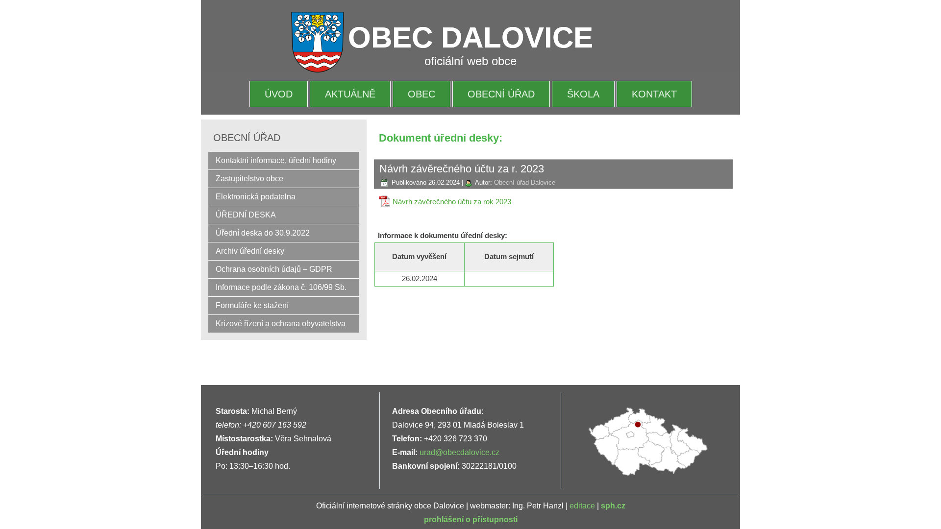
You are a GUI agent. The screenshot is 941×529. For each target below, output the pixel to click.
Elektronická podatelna (256, 196)
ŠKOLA (583, 94)
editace (582, 506)
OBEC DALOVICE (470, 37)
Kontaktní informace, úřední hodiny (276, 160)
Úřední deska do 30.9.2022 (263, 233)
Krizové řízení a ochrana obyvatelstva (281, 323)
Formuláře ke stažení (252, 305)
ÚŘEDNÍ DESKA (246, 215)
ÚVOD (279, 94)
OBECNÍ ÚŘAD (501, 94)
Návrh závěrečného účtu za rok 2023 (452, 201)
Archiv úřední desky (250, 251)
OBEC (421, 94)
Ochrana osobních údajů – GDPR (274, 269)
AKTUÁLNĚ (350, 94)
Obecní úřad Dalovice (524, 182)
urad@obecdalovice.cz (459, 452)
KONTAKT (654, 94)
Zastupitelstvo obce (249, 178)
